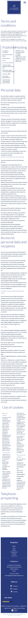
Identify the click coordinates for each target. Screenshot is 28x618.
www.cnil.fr (4, 402)
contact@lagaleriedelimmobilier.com (14, 575)
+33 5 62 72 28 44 (14, 573)
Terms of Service (15, 615)
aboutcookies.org (21, 434)
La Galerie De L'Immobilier (14, 565)
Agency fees (8, 608)
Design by (16, 610)
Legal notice (23, 606)
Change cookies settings (18, 608)
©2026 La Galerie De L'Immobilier (10, 606)
